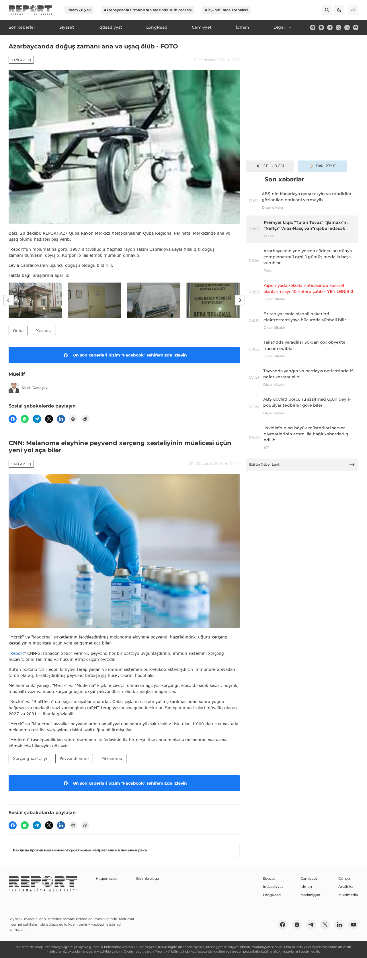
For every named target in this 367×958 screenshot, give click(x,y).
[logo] (30, 10)
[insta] (321, 27)
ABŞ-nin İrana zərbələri (226, 10)
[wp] (25, 419)
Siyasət (269, 878)
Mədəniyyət (310, 895)
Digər (279, 27)
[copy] (85, 419)
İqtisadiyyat (273, 886)
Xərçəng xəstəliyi (30, 758)
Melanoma (111, 758)
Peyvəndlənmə (74, 758)
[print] (73, 419)
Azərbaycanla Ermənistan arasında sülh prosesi (148, 10)
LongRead (272, 895)
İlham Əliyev (79, 10)
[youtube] (355, 27)
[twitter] (338, 27)
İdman (306, 886)
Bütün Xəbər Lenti (264, 464)
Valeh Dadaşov (35, 387)
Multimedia (348, 895)
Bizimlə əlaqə (147, 878)
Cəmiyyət (308, 878)
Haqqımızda (106, 878)
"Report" (17, 653)
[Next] (240, 300)
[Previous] (8, 300)
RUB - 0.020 (273, 166)
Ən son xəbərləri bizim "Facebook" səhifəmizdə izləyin (130, 355)
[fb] (312, 27)
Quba (18, 330)
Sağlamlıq (21, 60)
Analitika (345, 886)
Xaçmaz (44, 330)
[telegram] (330, 27)
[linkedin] (347, 27)
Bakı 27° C (326, 166)
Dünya (344, 878)
